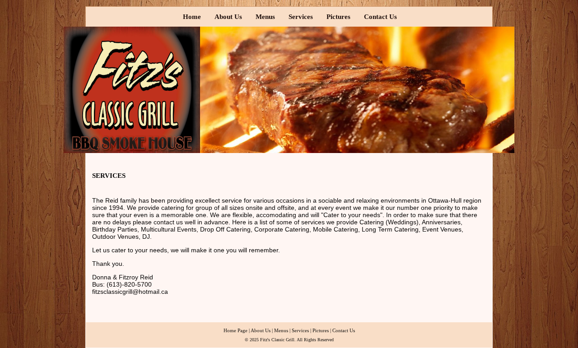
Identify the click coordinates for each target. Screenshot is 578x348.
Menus (265, 16)
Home (192, 16)
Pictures (338, 16)
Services (301, 16)
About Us (228, 16)
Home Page (235, 330)
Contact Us (380, 16)
